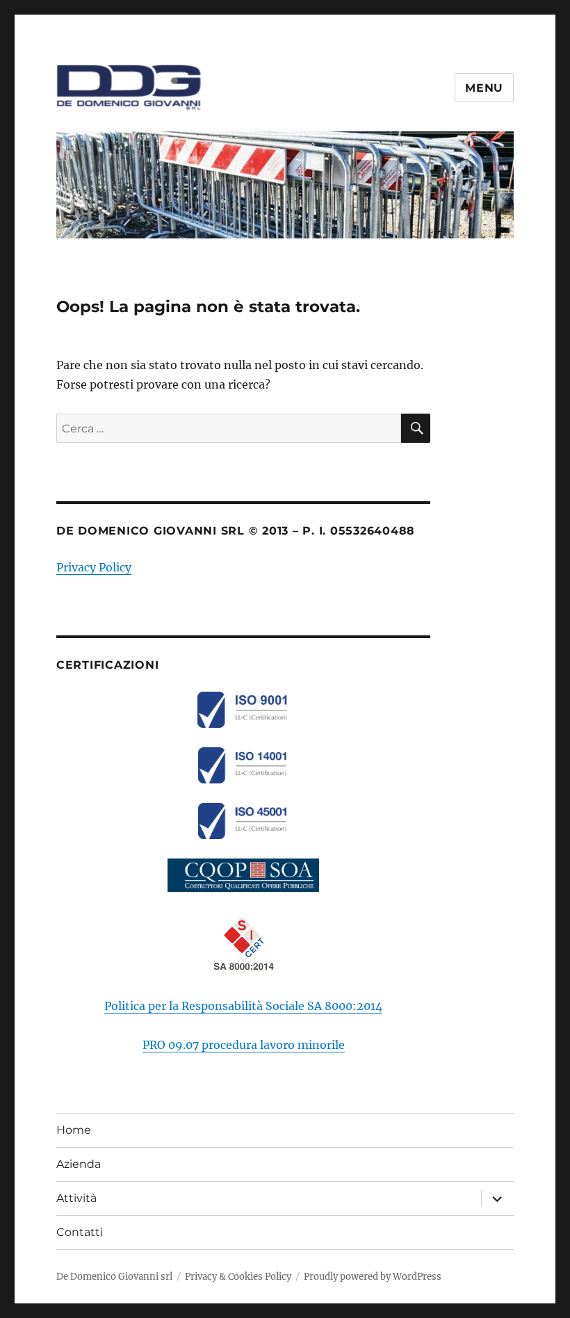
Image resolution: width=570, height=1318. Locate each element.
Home (73, 1130)
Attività (76, 1198)
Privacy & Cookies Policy (238, 1277)
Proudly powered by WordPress (372, 1277)
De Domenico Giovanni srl (114, 1277)
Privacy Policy (93, 567)
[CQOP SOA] (243, 875)
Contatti (79, 1232)
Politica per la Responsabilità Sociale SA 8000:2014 (243, 1006)
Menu (484, 88)
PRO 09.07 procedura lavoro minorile (243, 1045)
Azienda (78, 1164)
